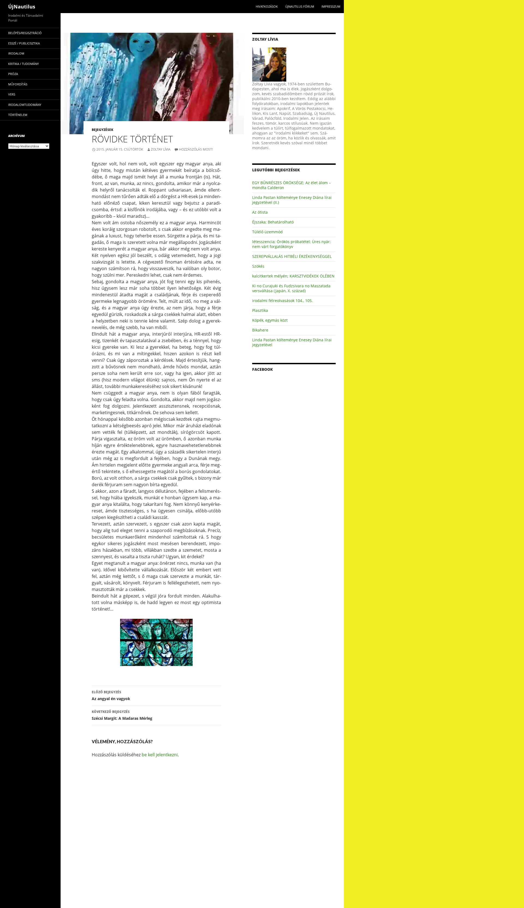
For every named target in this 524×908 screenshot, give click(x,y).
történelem (17, 115)
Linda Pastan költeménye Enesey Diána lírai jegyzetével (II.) (292, 200)
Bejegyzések (102, 129)
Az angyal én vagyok (111, 695)
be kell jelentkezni (160, 755)
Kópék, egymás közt (270, 320)
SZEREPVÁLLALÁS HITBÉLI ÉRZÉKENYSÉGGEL (292, 256)
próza (13, 74)
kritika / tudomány (23, 64)
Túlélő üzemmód (267, 231)
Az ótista (260, 212)
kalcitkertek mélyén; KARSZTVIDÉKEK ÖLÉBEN (293, 276)
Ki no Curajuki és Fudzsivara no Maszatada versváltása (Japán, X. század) (291, 288)
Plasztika (260, 310)
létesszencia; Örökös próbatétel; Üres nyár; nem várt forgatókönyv (291, 244)
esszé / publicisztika (24, 43)
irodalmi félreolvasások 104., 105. (282, 300)
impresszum (330, 6)
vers (11, 94)
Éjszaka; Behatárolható (273, 222)
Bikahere (260, 330)
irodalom (16, 53)
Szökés (258, 266)
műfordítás (17, 84)
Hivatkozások (267, 6)
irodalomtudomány (24, 105)
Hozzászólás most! (196, 149)
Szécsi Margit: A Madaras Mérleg (122, 715)
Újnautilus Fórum (299, 6)
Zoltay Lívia (161, 149)
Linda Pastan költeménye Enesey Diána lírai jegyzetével (292, 342)
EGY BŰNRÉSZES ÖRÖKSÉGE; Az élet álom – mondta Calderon (291, 185)
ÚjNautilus (21, 6)
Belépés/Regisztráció (25, 33)
